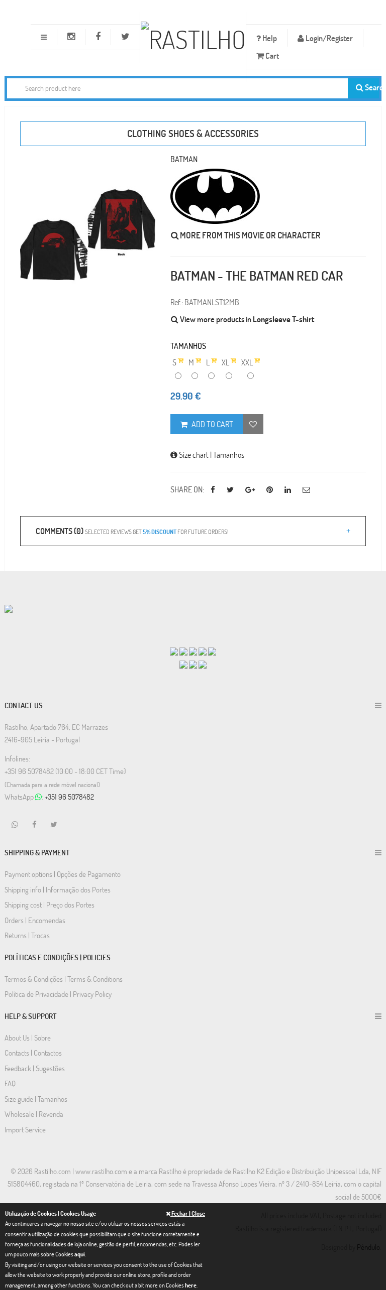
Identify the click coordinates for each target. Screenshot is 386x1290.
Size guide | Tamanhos (36, 1099)
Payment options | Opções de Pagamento (63, 874)
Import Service (25, 1129)
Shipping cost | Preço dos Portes (49, 904)
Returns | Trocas (27, 935)
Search (371, 87)
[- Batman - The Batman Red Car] (87, 234)
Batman (184, 159)
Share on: (187, 489)
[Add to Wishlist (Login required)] (253, 424)
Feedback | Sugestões (35, 1068)
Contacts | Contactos (33, 1053)
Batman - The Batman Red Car (256, 275)
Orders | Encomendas (35, 920)
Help (269, 38)
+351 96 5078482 (69, 797)
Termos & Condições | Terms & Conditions (64, 979)
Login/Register (328, 38)
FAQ (10, 1083)
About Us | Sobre (28, 1038)
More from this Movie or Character (249, 235)
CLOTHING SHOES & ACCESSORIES (193, 133)
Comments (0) (132, 531)
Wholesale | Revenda (34, 1114)
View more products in (246, 319)
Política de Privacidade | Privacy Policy (58, 994)
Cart (271, 55)
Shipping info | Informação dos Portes (58, 889)
